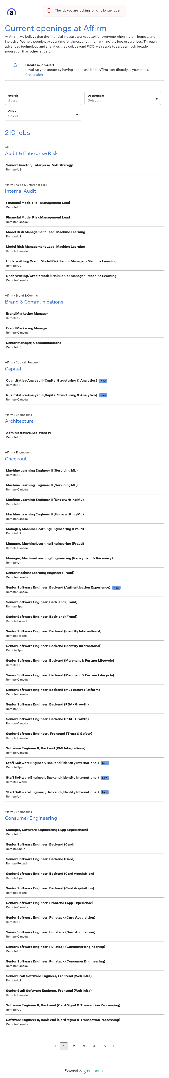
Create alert (34, 75)
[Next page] (113, 1046)
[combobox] (8, 116)
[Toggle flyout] (156, 98)
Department (96, 95)
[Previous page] (55, 1046)
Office (12, 111)
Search (13, 95)
